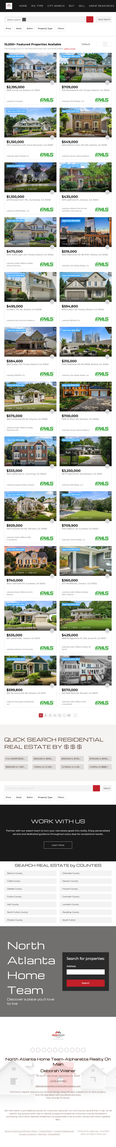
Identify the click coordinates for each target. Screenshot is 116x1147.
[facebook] (32, 1050)
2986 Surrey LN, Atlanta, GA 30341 (23, 90)
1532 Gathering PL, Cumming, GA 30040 (26, 474)
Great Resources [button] (101, 6)
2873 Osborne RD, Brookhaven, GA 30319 (82, 474)
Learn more (69, 48)
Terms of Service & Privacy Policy (21, 1131)
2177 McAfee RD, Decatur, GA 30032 (79, 583)
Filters (61, 28)
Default (86, 44)
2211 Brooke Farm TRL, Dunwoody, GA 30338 (29, 200)
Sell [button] (82, 6)
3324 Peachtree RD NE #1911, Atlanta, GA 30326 (85, 254)
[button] (9, 6)
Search (107, 788)
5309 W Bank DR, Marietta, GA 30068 (80, 419)
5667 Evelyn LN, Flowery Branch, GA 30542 (28, 364)
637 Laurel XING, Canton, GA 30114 (23, 638)
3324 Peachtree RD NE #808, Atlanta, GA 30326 (85, 364)
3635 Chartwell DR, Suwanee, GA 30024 (26, 583)
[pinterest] (78, 1050)
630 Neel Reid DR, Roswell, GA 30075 (80, 693)
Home (23, 6)
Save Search (104, 19)
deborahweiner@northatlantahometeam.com (58, 1086)
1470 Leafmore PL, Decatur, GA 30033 (80, 200)
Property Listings (27, 1134)
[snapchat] (72, 1050)
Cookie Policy (46, 1131)
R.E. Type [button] (37, 6)
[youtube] (61, 1050)
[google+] (83, 1050)
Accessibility (54, 1134)
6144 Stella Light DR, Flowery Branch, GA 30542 (30, 254)
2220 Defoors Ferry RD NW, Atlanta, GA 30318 (84, 145)
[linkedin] (38, 1050)
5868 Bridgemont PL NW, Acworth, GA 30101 (84, 638)
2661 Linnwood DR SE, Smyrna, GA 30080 (27, 419)
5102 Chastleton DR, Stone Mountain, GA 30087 (30, 145)
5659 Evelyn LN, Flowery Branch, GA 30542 (83, 309)
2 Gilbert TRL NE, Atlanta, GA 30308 (24, 309)
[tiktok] (66, 1050)
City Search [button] (56, 6)
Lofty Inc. (94, 1131)
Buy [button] (71, 6)
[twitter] (44, 1050)
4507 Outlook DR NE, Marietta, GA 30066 (27, 528)
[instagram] (55, 1050)
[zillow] (49, 1050)
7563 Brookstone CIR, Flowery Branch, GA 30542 (85, 90)
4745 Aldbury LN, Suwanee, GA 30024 (80, 528)
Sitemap (42, 1134)
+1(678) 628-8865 (58, 1081)
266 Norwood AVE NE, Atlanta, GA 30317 (26, 693)
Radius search (14, 19)
